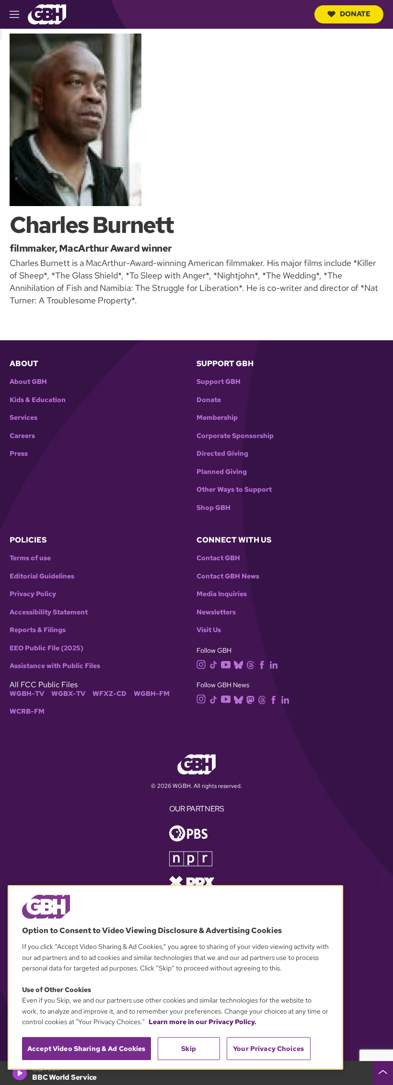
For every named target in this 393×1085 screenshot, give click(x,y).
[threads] (250, 664)
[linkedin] (273, 664)
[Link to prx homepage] (191, 882)
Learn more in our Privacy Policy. (202, 1021)
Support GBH (218, 382)
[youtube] (226, 663)
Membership (217, 418)
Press (19, 454)
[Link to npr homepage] (190, 858)
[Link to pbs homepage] (188, 832)
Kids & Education (38, 400)
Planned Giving (221, 472)
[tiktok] (213, 664)
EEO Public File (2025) (46, 648)
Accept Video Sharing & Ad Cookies (86, 1048)
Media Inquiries (221, 594)
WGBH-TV (27, 694)
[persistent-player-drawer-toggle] (383, 1073)
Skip (188, 1048)
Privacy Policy (33, 594)
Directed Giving (222, 454)
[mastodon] (250, 699)
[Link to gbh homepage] (47, 14)
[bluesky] (238, 664)
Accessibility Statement (49, 612)
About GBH (28, 382)
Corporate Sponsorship (235, 436)
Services (23, 418)
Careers (22, 436)
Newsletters (216, 612)
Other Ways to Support (234, 489)
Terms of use (30, 558)
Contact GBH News (227, 576)
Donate (355, 14)
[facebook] (262, 664)
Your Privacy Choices (268, 1048)
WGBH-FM (152, 694)
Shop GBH (213, 508)
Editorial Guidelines (42, 576)
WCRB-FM (27, 711)
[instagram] (201, 664)
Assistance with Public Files (55, 666)
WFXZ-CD (109, 694)
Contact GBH (218, 558)
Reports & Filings (38, 630)
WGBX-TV (68, 694)
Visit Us (208, 630)
